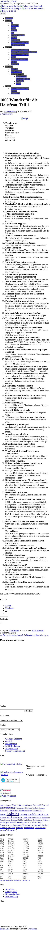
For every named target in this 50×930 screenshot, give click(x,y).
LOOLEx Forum (12, 746)
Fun (12, 33)
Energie (29, 808)
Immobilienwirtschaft (20, 42)
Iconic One (4, 929)
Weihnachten (29, 828)
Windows (3, 830)
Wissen (14, 30)
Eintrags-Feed (11, 891)
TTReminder (16, 71)
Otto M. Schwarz (28, 817)
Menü (3, 14)
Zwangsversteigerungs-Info (13, 635)
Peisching (37, 817)
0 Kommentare (6, 114)
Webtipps (15, 25)
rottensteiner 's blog (8, 1)
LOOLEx (20, 81)
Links (18, 83)
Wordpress (32, 929)
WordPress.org (11, 896)
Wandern (19, 828)
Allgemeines (21, 76)
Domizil (45, 805)
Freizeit (14, 37)
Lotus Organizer (25, 814)
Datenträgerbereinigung (37, 635)
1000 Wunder (37, 630)
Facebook (36, 808)
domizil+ (9, 741)
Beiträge (14, 69)
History (14, 91)
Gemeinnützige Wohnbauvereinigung (20, 810)
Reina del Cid (16, 820)
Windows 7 (11, 830)
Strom (40, 822)
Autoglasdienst (11, 748)
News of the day (18, 35)
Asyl (1, 805)
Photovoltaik (46, 817)
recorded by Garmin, (6, 880)
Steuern (13, 822)
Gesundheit (37, 810)
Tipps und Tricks (23, 79)
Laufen (3, 814)
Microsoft (37, 814)
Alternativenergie (18, 45)
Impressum (15, 93)
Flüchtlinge (4, 810)
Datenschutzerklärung (20, 88)
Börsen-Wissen (18, 805)
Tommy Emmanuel (32, 825)
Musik (13, 28)
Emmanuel (21, 808)
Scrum (23, 820)
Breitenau (7, 805)
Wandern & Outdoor (19, 59)
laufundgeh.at (11, 743)
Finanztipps (15, 40)
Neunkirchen (17, 817)
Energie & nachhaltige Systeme (24, 52)
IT (12, 23)
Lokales (14, 62)
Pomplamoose (5, 820)
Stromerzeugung (6, 825)
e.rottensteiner (10, 111)
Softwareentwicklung (20, 50)
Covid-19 (15, 64)
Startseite (9, 18)
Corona (29, 805)
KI (43, 810)
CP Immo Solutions (13, 739)
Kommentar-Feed (12, 894)
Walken (12, 828)
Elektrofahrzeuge (8, 808)
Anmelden (9, 889)
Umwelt (7, 828)
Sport (7, 822)
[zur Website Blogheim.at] (5, 793)
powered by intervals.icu (21, 880)
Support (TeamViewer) (15, 751)
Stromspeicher (17, 825)
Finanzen (42, 808)
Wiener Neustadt (40, 828)
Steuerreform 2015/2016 (27, 822)
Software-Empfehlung (34, 820)
